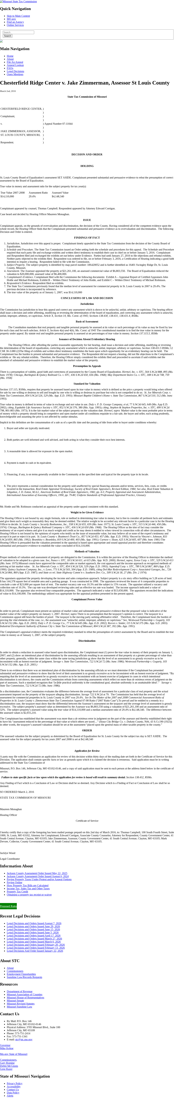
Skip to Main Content (18, 15)
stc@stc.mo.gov (23, 1039)
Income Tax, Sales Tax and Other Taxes (28, 888)
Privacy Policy (14, 1083)
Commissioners (15, 971)
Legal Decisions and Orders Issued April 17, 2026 (33, 935)
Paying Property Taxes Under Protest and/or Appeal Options (39, 879)
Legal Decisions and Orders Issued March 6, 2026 (34, 941)
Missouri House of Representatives (25, 997)
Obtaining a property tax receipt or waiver (29, 894)
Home (10, 56)
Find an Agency (15, 22)
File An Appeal (15, 62)
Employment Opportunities (21, 974)
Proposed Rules (8, 906)
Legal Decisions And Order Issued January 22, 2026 (35, 950)
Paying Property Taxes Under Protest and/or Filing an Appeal (33, 900)
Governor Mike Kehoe (6, 1047)
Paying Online (14, 882)
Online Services (15, 25)
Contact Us (13, 1089)
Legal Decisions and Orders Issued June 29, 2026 (33, 926)
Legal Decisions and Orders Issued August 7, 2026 (34, 923)
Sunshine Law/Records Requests (24, 977)
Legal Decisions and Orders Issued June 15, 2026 (33, 929)
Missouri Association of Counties (24, 994)
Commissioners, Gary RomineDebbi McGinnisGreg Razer (9, 1064)
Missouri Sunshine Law (19, 1006)
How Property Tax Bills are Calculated (27, 885)
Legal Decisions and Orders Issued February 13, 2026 (36, 947)
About (10, 59)
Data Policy (13, 1092)
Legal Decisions (15, 71)
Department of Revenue (19, 991)
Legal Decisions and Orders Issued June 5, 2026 (33, 932)
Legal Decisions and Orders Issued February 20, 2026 (36, 944)
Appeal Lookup (15, 65)
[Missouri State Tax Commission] (18, 1)
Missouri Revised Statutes (20, 1003)
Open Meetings (15, 74)
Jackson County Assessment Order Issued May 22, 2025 (37, 873)
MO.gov (11, 18)
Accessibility (14, 1086)
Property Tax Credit (17, 891)
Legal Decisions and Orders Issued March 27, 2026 (34, 938)
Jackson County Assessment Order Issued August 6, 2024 (38, 876)
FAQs (10, 68)
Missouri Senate (15, 1000)
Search (7, 36)
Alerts (10, 1095)
